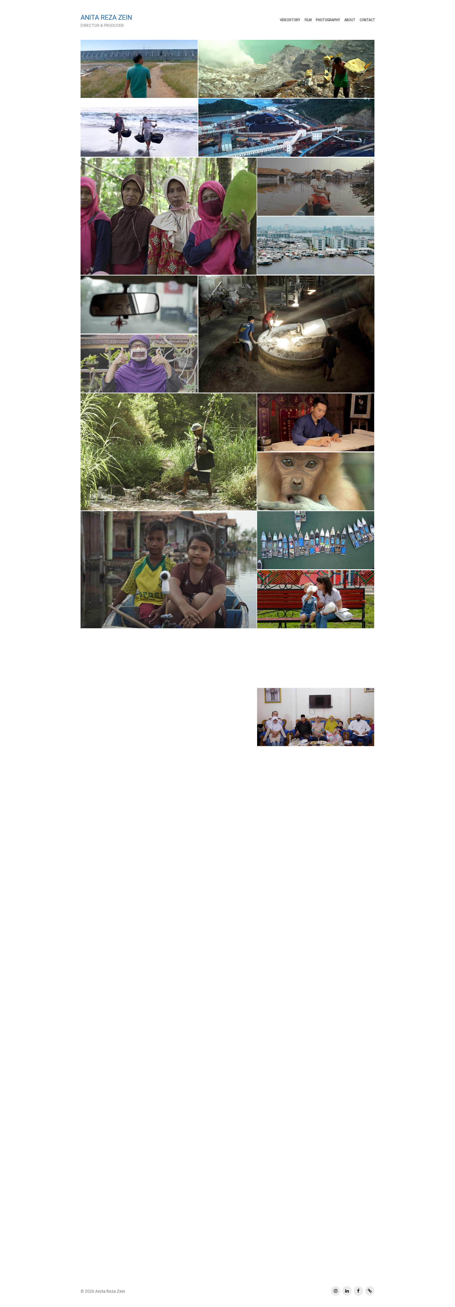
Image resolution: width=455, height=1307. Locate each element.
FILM (308, 20)
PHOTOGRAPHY (328, 20)
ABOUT (349, 20)
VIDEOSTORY (290, 20)
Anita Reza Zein (110, 1291)
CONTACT (367, 20)
